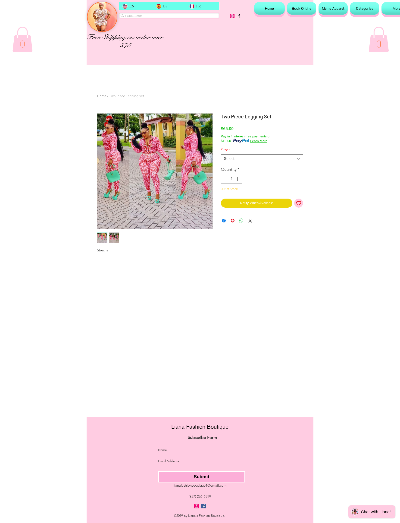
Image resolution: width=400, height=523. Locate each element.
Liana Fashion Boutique (199, 427)
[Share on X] (250, 220)
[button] (22, 39)
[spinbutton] (231, 179)
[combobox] (262, 158)
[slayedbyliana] (232, 16)
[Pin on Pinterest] (232, 220)
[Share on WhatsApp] (241, 220)
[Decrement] (225, 179)
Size (226, 150)
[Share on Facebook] (224, 220)
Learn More (258, 141)
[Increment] (237, 179)
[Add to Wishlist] (298, 203)
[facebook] (239, 16)
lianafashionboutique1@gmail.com (200, 485)
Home (101, 96)
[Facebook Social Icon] (203, 506)
